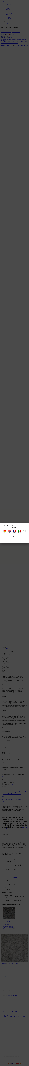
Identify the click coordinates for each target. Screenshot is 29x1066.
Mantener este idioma (14, 540)
